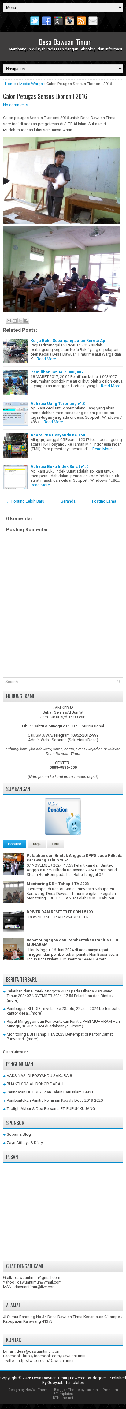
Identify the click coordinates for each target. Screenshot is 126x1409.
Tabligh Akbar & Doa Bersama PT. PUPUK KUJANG (51, 1108)
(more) (13, 1000)
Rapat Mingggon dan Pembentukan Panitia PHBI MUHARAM (59, 1021)
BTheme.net (63, 1398)
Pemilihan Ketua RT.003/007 (57, 372)
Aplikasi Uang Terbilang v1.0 (58, 403)
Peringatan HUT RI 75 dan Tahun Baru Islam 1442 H (51, 1092)
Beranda (68, 501)
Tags (36, 844)
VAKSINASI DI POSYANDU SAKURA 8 (39, 1075)
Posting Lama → (106, 501)
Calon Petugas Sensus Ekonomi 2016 (45, 96)
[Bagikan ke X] (20, 321)
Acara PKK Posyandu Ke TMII (59, 435)
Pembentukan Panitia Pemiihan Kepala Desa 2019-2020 (55, 1100)
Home (10, 83)
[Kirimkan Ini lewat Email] (9, 321)
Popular (14, 844)
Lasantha (92, 1390)
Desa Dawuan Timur (65, 41)
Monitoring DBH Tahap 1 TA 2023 (58, 883)
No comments (15, 105)
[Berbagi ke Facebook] (26, 321)
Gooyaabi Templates (65, 1382)
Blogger (99, 1378)
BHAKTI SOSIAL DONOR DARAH (35, 1084)
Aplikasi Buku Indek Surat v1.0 (59, 466)
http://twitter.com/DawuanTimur (46, 1360)
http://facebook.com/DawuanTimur (54, 1356)
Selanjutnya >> (15, 1051)
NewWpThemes (38, 1390)
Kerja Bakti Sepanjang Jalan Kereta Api (68, 340)
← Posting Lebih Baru (25, 501)
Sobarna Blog (19, 1134)
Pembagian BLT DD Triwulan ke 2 (35, 1008)
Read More (46, 359)
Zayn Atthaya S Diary (25, 1142)
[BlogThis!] (15, 321)
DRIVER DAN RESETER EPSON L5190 (60, 912)
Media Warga (31, 83)
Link (55, 844)
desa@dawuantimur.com (39, 1351)
